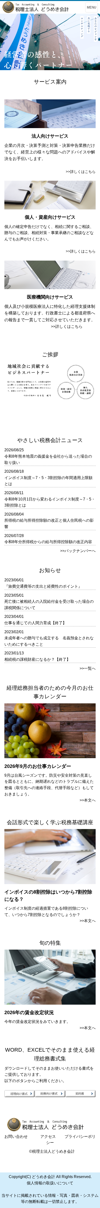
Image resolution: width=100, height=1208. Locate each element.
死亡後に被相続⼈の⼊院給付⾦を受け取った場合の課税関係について (49, 604)
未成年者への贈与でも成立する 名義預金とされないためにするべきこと (49, 641)
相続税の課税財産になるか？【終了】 (37, 659)
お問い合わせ (16, 1136)
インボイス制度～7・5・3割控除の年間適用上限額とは (48, 481)
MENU (91, 7)
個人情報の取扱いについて (50, 1183)
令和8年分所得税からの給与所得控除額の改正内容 (48, 542)
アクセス (48, 1136)
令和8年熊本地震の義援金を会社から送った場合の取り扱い (48, 459)
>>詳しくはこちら (81, 172)
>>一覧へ (88, 668)
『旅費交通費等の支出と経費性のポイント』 (43, 586)
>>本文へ (88, 800)
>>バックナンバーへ (78, 551)
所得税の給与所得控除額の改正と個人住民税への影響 (49, 523)
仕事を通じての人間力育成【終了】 (35, 623)
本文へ (90, 1028)
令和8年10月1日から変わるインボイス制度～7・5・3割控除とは (49, 502)
